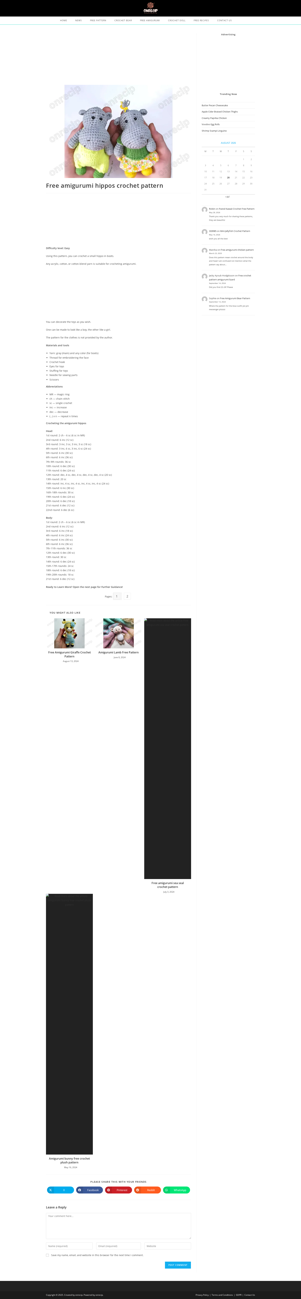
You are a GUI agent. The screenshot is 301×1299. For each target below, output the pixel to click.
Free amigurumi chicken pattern (237, 249)
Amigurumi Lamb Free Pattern (118, 652)
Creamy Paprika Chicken (214, 118)
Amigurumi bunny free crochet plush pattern (69, 1160)
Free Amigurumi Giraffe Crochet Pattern (69, 654)
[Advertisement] (118, 59)
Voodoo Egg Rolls (211, 124)
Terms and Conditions (222, 1294)
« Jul (227, 196)
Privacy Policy (202, 1294)
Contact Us (249, 1294)
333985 (212, 231)
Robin (212, 208)
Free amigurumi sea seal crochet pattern (168, 885)
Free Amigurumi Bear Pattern (235, 298)
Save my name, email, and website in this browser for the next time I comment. (97, 1255)
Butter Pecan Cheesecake (215, 105)
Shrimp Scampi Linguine (214, 130)
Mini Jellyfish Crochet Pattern (235, 231)
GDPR (238, 1294)
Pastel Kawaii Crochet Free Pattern (236, 208)
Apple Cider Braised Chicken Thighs (220, 111)
